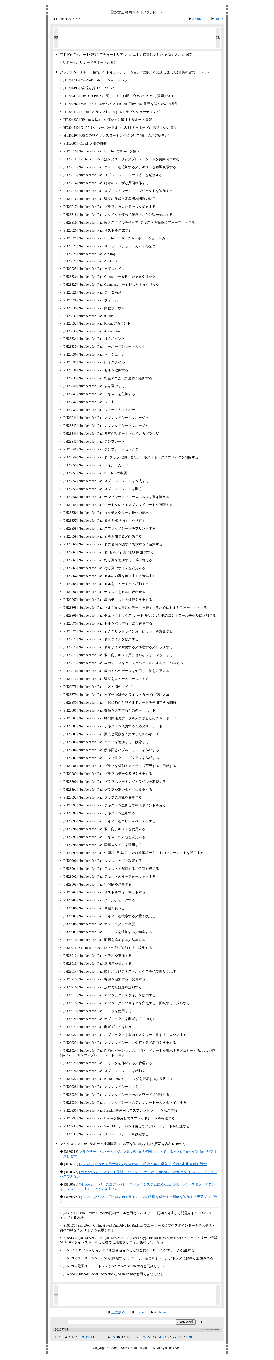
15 (113, 1337)
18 (128, 1337)
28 (180, 1337)
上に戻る (118, 1312)
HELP (201, 1321)
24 (159, 1337)
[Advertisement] (137, 37)
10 (87, 1337)
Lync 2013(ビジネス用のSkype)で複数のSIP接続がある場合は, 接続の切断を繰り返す (143, 1164)
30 (190, 1337)
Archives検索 (185, 1321)
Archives (198, 19)
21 (144, 1337)
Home (218, 19)
